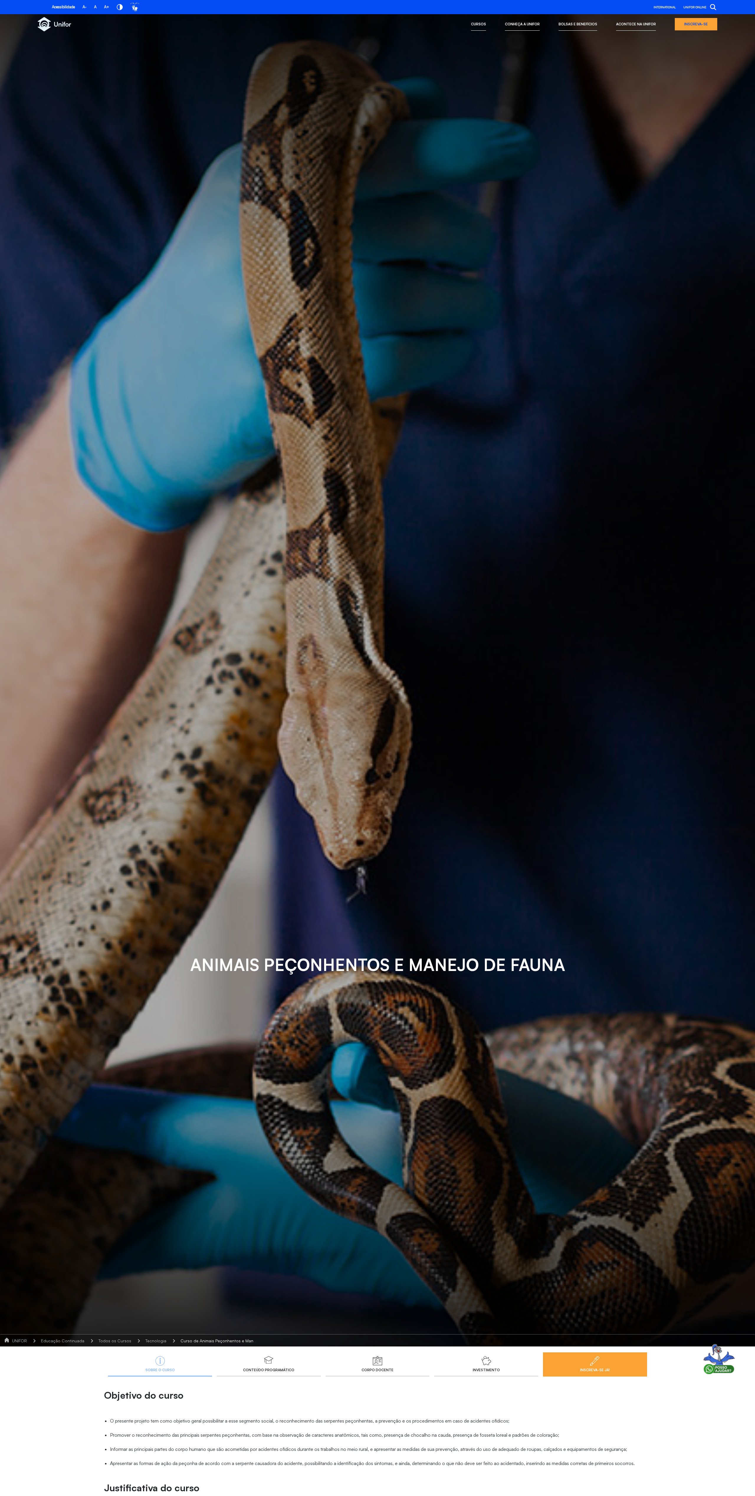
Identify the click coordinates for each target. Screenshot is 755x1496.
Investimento (486, 1370)
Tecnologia (155, 1340)
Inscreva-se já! (595, 1370)
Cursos (478, 24)
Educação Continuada (62, 1340)
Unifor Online (694, 7)
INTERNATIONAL (665, 7)
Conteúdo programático (268, 1370)
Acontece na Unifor (636, 24)
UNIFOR (19, 1340)
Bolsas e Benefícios (578, 24)
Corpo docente (377, 1370)
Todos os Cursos (115, 1340)
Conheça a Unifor (522, 24)
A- (84, 6)
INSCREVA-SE (696, 24)
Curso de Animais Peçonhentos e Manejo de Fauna (229, 1340)
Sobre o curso (160, 1370)
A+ (106, 6)
